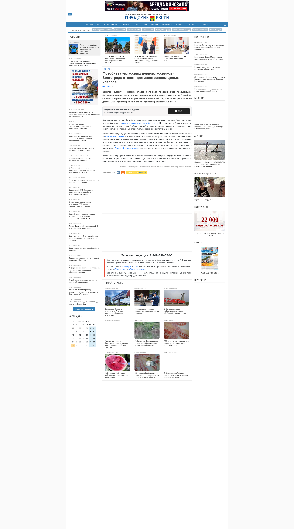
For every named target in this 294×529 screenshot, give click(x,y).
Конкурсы (180, 25)
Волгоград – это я (205, 173)
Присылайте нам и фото (127, 148)
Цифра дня (201, 206)
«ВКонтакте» (119, 269)
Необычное (167, 25)
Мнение (199, 97)
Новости (74, 36)
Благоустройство (110, 25)
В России (200, 279)
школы (124, 166)
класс (188, 166)
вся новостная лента (84, 309)
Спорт (137, 25)
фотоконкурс (164, 166)
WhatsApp (126, 266)
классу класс (178, 166)
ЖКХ (145, 25)
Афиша (198, 135)
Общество (107, 69)
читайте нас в (136, 172)
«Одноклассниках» (137, 269)
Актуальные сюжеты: (81, 30)
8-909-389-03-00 (161, 255)
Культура (154, 25)
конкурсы (134, 166)
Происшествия (92, 25)
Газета (205, 25)
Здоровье (126, 25)
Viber (135, 266)
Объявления (194, 25)
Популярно (201, 36)
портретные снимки (114, 136)
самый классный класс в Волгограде (140, 123)
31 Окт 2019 (106, 87)
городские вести (148, 166)
